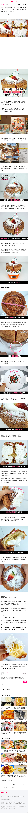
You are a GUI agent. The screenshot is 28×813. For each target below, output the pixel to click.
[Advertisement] (14, 53)
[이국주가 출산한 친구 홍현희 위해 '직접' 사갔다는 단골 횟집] (7, 759)
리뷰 (8, 678)
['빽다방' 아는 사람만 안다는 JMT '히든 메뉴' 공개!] (7, 703)
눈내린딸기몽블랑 (9, 677)
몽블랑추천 (12, 678)
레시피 (24, 4)
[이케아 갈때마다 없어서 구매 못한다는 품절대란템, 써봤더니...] (20, 716)
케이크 (19, 678)
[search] (25, 1)
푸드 (12, 4)
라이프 (18, 4)
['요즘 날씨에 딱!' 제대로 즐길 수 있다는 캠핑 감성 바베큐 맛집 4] (7, 746)
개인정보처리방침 (13, 796)
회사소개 (3, 796)
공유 (9, 14)
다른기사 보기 (24, 673)
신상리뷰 (16, 678)
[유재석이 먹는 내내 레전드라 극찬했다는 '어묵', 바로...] (7, 771)
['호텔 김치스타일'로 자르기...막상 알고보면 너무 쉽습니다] (7, 716)
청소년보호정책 (21, 796)
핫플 (7, 4)
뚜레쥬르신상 (4, 678)
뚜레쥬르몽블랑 (20, 677)
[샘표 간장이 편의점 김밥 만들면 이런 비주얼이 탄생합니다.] (20, 703)
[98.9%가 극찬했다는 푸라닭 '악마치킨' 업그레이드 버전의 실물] (20, 759)
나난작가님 (3, 677)
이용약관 (7, 796)
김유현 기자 (3, 11)
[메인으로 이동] (14, 1)
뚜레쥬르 (15, 677)
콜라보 (23, 678)
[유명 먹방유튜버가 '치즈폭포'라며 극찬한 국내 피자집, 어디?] (20, 728)
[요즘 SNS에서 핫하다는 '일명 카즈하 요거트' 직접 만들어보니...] (20, 771)
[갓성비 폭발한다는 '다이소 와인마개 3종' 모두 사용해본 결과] (7, 728)
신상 (2, 4)
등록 (25, 681)
